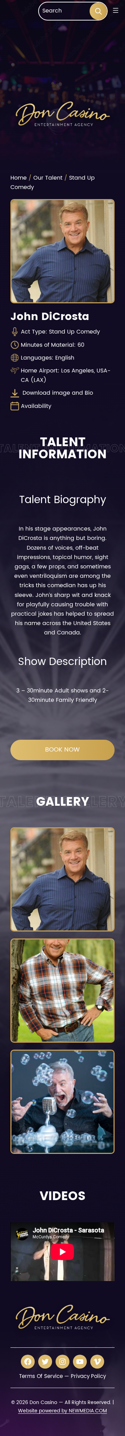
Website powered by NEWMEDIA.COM (62, 1411)
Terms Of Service (40, 1376)
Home (18, 177)
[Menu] (115, 10)
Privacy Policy (88, 1376)
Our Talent (47, 177)
